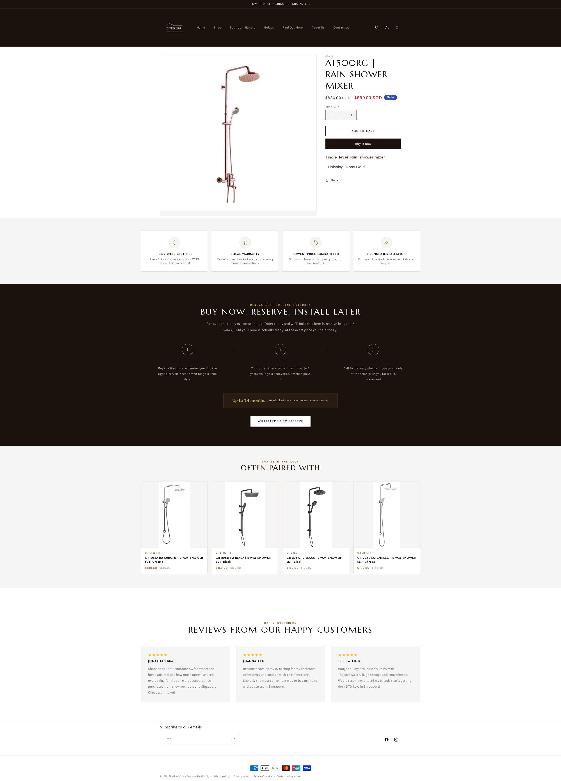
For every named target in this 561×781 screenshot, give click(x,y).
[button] (217, 27)
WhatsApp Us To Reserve (280, 421)
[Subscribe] (234, 739)
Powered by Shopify (198, 776)
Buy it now (363, 144)
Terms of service (263, 775)
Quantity (332, 106)
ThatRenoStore (177, 776)
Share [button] (334, 180)
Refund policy (221, 775)
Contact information (288, 775)
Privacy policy (242, 775)
